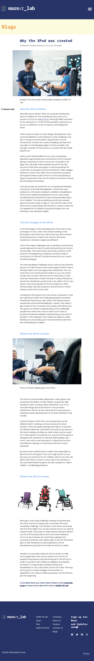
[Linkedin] (82, 634)
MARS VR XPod (42, 628)
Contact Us (58, 628)
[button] (90, 9)
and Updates (79, 624)
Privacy (86, 654)
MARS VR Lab (43, 119)
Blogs (55, 631)
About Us (57, 620)
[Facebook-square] (72, 634)
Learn (38, 620)
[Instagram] (87, 634)
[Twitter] (77, 634)
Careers (56, 624)
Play (38, 624)
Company (57, 617)
